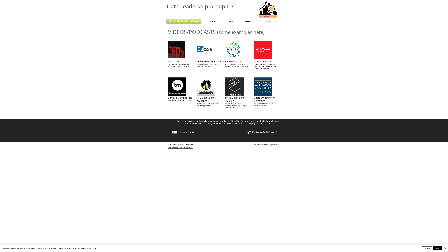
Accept (437, 248)
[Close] (445, 248)
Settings (427, 248)
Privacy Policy (172, 145)
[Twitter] (190, 132)
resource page (187, 121)
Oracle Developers (264, 61)
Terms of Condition (186, 145)
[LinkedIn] (193, 132)
